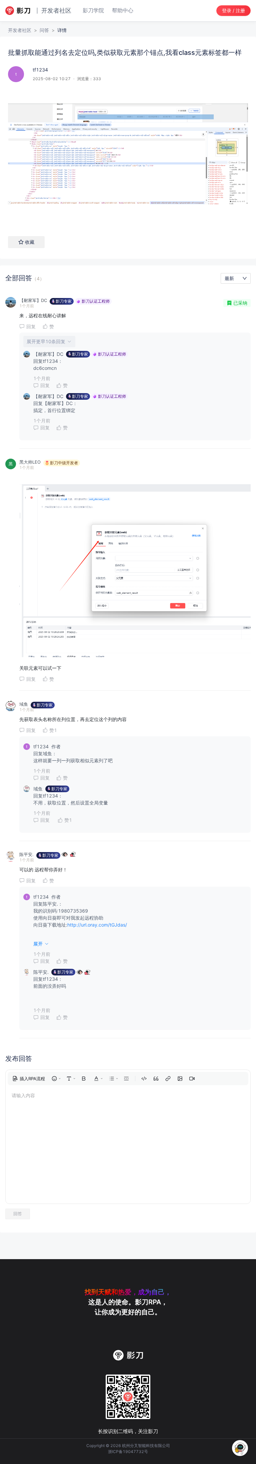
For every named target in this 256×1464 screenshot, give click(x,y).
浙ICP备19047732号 (128, 1451)
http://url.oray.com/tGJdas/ (97, 925)
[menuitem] (29, 1078)
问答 (44, 30)
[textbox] (128, 156)
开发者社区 (19, 30)
